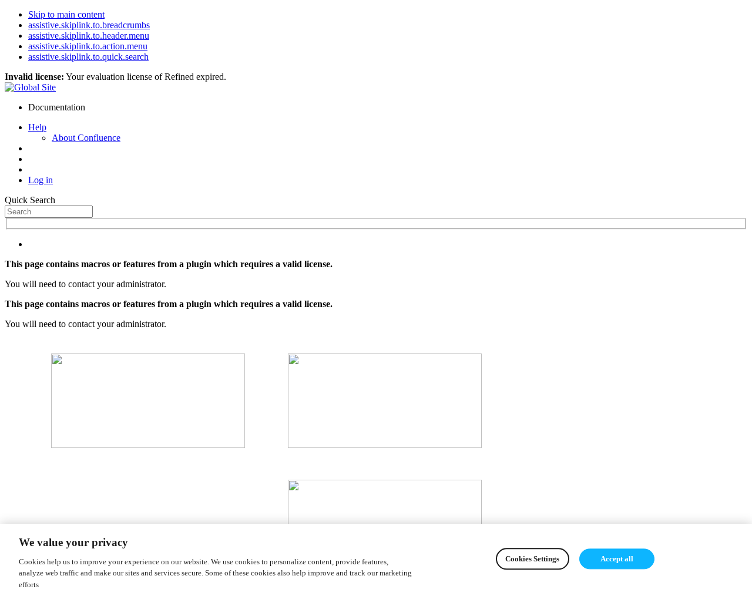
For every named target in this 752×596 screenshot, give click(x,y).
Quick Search (30, 200)
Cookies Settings (532, 558)
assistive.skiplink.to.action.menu (87, 46)
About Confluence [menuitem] (86, 138)
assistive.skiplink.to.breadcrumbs (89, 25)
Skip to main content (66, 14)
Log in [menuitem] (40, 180)
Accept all (616, 558)
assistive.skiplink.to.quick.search (88, 57)
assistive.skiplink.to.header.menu (88, 36)
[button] (37, 127)
